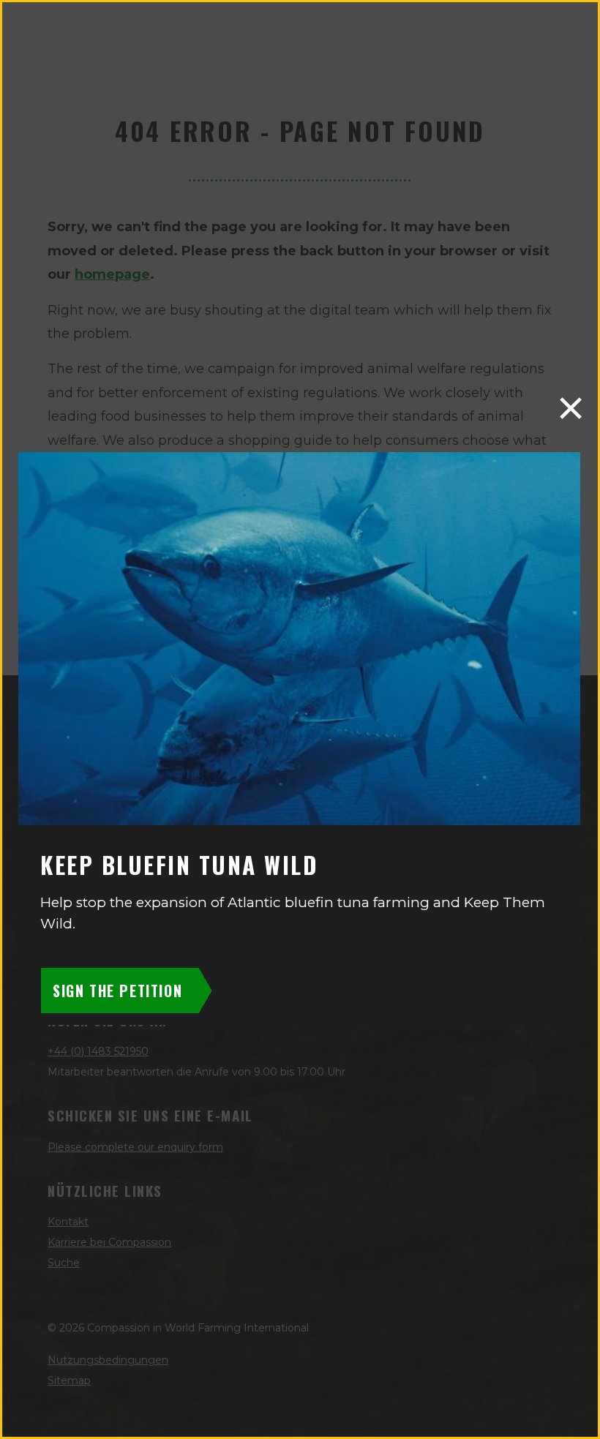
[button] (571, 408)
